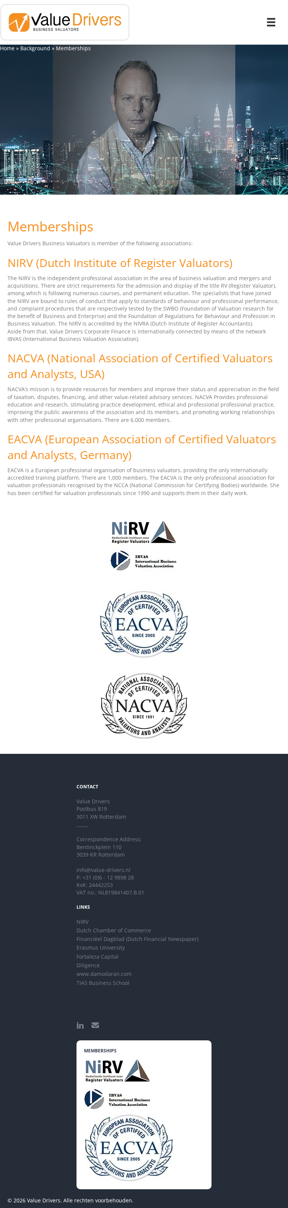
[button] (80, 1025)
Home (7, 48)
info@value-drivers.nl (103, 869)
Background (35, 48)
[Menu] (271, 22)
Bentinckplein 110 (99, 847)
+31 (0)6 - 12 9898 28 (108, 877)
